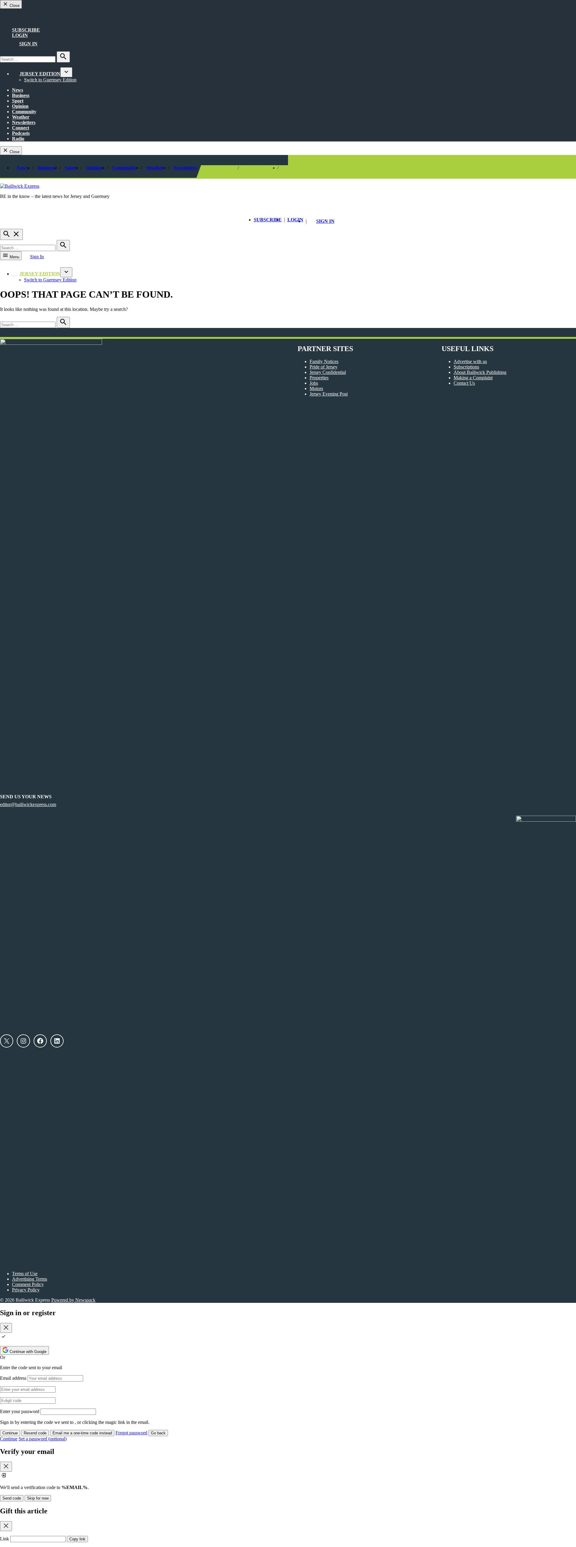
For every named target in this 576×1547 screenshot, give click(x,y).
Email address (13, 1378)
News (17, 90)
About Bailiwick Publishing (480, 372)
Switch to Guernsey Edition (50, 79)
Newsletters (23, 122)
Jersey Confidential (328, 372)
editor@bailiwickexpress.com (28, 804)
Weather (20, 117)
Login (20, 35)
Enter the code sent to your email (31, 1367)
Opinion (20, 106)
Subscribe (26, 29)
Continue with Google (27, 1351)
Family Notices (324, 361)
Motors (316, 388)
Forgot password (131, 1432)
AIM (19, 18)
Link (4, 1538)
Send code (11, 1498)
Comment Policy (28, 1284)
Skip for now (38, 1498)
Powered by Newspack (73, 1300)
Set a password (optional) (43, 1438)
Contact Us (464, 383)
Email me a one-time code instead (82, 1433)
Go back (158, 1433)
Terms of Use (25, 1273)
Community (24, 111)
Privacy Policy (26, 1289)
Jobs (314, 383)
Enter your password (19, 1411)
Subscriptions (466, 366)
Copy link (77, 1539)
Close (14, 5)
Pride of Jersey (324, 366)
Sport (17, 100)
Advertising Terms (29, 1279)
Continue (10, 1433)
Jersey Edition (40, 73)
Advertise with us (470, 361)
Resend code (35, 1433)
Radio (18, 138)
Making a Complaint (473, 377)
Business (20, 95)
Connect (20, 127)
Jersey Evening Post (329, 393)
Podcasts (21, 133)
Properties (319, 377)
